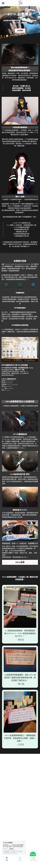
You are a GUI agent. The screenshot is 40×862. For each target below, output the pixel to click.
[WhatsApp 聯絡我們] (33, 855)
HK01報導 (20, 562)
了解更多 (11, 848)
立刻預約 (20, 31)
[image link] (20, 3)
